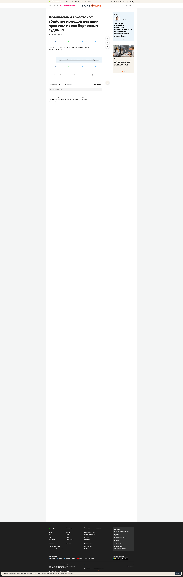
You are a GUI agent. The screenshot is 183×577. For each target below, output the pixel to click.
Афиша (50, 532)
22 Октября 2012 (52, 34)
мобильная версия (89, 558)
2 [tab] (123, 39)
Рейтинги (86, 537)
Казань (111, 1)
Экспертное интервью (92, 528)
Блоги (50, 537)
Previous (115, 39)
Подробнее (70, 573)
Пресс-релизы (52, 539)
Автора (69, 84)
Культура (69, 528)
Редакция (51, 543)
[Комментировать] (107, 38)
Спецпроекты (88, 543)
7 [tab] (124, 71)
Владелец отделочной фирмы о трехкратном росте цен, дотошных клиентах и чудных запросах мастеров (123, 33)
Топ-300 (86, 548)
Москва (120, 1)
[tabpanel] (123, 25)
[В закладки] (107, 42)
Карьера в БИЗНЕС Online (54, 546)
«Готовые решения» (126, 19)
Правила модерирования (54, 100)
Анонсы (68, 532)
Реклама (68, 543)
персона (116, 14)
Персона (51, 534)
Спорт (52, 528)
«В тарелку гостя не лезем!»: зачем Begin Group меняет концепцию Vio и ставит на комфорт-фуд (123, 63)
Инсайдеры (87, 539)
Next (133, 39)
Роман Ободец (125, 18)
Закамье (55, 5)
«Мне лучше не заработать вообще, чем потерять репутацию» (123, 26)
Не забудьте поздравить (90, 534)
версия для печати (97, 74)
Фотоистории (69, 539)
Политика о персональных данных (91, 564)
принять (178, 573)
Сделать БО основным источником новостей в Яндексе (79, 60)
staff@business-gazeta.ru (120, 548)
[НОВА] (67, 6)
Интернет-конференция (89, 532)
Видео (67, 534)
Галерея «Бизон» (88, 546)
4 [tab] (122, 71)
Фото (67, 537)
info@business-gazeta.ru (120, 537)
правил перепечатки (98, 570)
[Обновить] (107, 82)
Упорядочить (97, 84)
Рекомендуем (117, 58)
